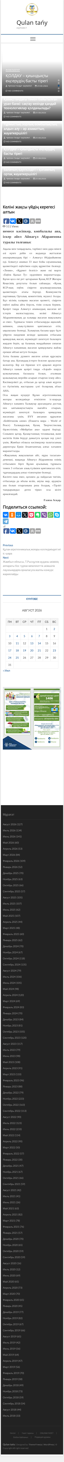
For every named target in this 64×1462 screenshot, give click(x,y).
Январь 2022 (10, 1159)
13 (31, 643)
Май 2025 (8, 915)
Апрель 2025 (10, 921)
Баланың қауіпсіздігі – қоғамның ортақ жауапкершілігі (29, 171)
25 (17, 657)
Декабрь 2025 (11, 873)
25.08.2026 (42, 86)
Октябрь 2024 (11, 958)
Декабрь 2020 (11, 1238)
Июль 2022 (9, 1123)
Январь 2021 (10, 1232)
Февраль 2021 (11, 1226)
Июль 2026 (9, 830)
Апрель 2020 (10, 1287)
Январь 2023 (10, 1086)
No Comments (15, 91)
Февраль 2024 (11, 1007)
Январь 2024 (10, 1013)
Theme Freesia (35, 1444)
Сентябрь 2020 (11, 1257)
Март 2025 (9, 927)
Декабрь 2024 (11, 946)
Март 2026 (9, 854)
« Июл (6, 670)
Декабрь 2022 (11, 1092)
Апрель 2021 (10, 1214)
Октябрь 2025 (11, 885)
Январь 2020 (10, 1305)
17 (9, 650)
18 (17, 650)
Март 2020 (9, 1293)
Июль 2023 (9, 1049)
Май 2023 (8, 1062)
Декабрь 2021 (11, 1165)
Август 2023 (9, 1043)
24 (9, 657)
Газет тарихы (28, 1433)
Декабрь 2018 (11, 1385)
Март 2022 (9, 1147)
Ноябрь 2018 (10, 1391)
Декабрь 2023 (11, 1019)
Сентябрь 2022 (11, 1110)
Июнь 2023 (9, 1055)
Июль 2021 (9, 1196)
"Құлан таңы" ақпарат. (19, 86)
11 (17, 643)
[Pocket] (31, 515)
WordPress (49, 1444)
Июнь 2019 (9, 1348)
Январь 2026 (10, 866)
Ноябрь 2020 (10, 1244)
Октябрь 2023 (11, 1031)
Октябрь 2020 (11, 1251)
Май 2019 (8, 1354)
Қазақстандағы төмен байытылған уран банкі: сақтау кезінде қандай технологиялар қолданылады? (30, 103)
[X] (25, 515)
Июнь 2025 (9, 909)
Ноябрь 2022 (10, 1098)
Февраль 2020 (11, 1299)
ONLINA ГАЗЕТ (47, 1433)
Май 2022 (8, 1135)
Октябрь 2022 (11, 1104)
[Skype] (57, 515)
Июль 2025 (9, 903)
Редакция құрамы (42, 1437)
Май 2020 (8, 1281)
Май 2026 (8, 842)
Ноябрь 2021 (10, 1171)
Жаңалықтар (13, 70)
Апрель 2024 (10, 994)
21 (39, 650)
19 (24, 650)
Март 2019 (9, 1366)
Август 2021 (9, 1190)
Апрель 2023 (10, 1068)
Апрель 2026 (10, 848)
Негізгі (12, 1433)
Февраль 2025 (11, 934)
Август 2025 (9, 897)
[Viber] (44, 515)
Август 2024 (9, 970)
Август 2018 (9, 1409)
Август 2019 (9, 1336)
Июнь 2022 (9, 1129)
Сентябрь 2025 (11, 891)
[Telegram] (6, 521)
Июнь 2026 (9, 836)
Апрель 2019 (10, 1360)
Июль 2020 (9, 1269)
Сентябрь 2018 (11, 1403)
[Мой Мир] (18, 515)
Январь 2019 (10, 1379)
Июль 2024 (9, 976)
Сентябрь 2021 (11, 1183)
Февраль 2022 (11, 1153)
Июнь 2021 (9, 1202)
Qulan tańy (32, 22)
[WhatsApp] (50, 515)
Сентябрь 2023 (11, 1037)
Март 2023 (9, 1074)
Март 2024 (9, 1001)
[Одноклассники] (12, 515)
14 (39, 643)
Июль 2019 (9, 1342)
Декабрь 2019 (11, 1312)
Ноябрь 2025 (10, 879)
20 (31, 650)
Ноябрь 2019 (10, 1318)
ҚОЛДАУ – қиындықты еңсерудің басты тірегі (27, 78)
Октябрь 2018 (11, 1397)
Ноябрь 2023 (10, 1025)
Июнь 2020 (9, 1275)
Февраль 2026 (11, 860)
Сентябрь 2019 (11, 1330)
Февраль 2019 (11, 1372)
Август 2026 (9, 824)
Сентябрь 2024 (11, 964)
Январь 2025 (10, 940)
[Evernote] (38, 515)
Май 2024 (8, 988)
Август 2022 (9, 1116)
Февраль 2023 (11, 1080)
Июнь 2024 (9, 982)
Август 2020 (9, 1263)
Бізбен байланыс (20, 1437)
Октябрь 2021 (11, 1177)
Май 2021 (8, 1208)
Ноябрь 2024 (10, 952)
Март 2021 (9, 1220)
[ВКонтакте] (6, 515)
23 (54, 650)
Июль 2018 (9, 1415)
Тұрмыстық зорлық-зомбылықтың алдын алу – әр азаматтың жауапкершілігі (30, 128)
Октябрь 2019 (11, 1324)
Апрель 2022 (10, 1141)
